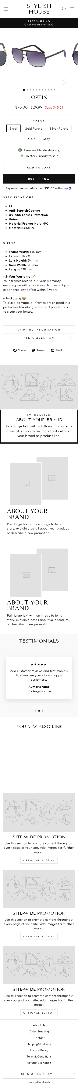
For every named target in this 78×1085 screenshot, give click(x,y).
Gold (31, 139)
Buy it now (39, 178)
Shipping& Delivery (39, 1044)
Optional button (39, 860)
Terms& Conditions (39, 1056)
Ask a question (39, 337)
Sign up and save (38, 1073)
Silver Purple (59, 128)
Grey (46, 139)
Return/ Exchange (39, 1062)
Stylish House (39, 9)
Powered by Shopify (39, 1081)
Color (39, 121)
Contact (39, 1038)
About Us (39, 1025)
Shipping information (39, 329)
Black (13, 128)
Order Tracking (39, 1031)
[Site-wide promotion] (39, 812)
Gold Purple (34, 128)
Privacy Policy (39, 1050)
